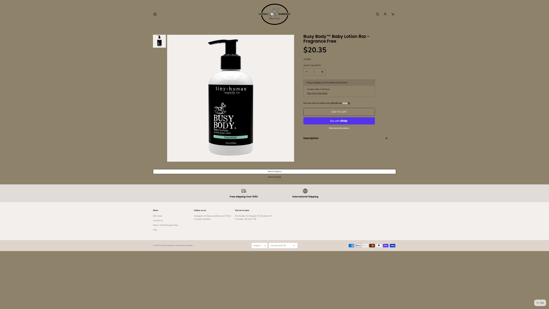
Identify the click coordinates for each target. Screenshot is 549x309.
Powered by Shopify (184, 245)
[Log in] (385, 14)
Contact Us (158, 220)
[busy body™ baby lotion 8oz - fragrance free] (230, 98)
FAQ (155, 229)
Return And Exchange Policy (165, 225)
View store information (317, 93)
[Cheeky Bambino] (274, 14)
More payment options (339, 128)
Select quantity (312, 65)
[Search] (377, 14)
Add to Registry (274, 171)
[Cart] (393, 14)
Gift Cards (157, 216)
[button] (155, 14)
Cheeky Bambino (167, 245)
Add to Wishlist (274, 177)
